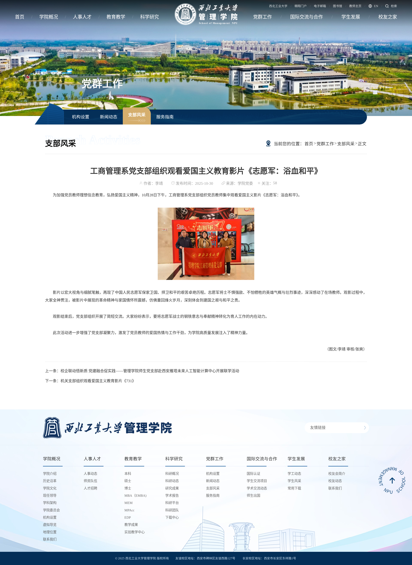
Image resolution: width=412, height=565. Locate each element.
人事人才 (82, 16)
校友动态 (335, 481)
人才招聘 (90, 488)
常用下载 (294, 488)
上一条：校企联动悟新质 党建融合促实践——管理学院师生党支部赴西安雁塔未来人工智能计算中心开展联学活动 (142, 371)
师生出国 (253, 496)
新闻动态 (108, 117)
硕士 (127, 481)
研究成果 (172, 488)
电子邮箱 (320, 6)
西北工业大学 (278, 6)
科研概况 (172, 474)
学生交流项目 (257, 481)
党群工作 (262, 16)
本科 (127, 474)
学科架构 (49, 503)
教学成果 (131, 525)
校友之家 (387, 16)
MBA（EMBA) (135, 496)
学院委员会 (51, 510)
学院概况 (48, 16)
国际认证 (253, 474)
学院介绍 (49, 474)
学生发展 (350, 16)
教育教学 (116, 16)
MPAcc (129, 510)
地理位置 (49, 532)
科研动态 (172, 481)
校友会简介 (336, 474)
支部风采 (136, 114)
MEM (128, 503)
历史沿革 (49, 481)
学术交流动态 (257, 488)
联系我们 (49, 539)
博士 (127, 488)
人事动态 (90, 474)
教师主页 (355, 6)
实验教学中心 (134, 532)
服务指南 (165, 117)
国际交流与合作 (306, 16)
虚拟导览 (49, 525)
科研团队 (172, 510)
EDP (127, 517)
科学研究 (149, 16)
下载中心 (172, 517)
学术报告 (172, 496)
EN (376, 6)
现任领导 (49, 496)
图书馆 (337, 6)
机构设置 (80, 117)
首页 (19, 16)
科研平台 (172, 503)
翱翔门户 (301, 6)
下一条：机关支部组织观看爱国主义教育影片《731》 (90, 381)
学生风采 (294, 481)
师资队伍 (90, 481)
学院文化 (49, 488)
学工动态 (294, 474)
